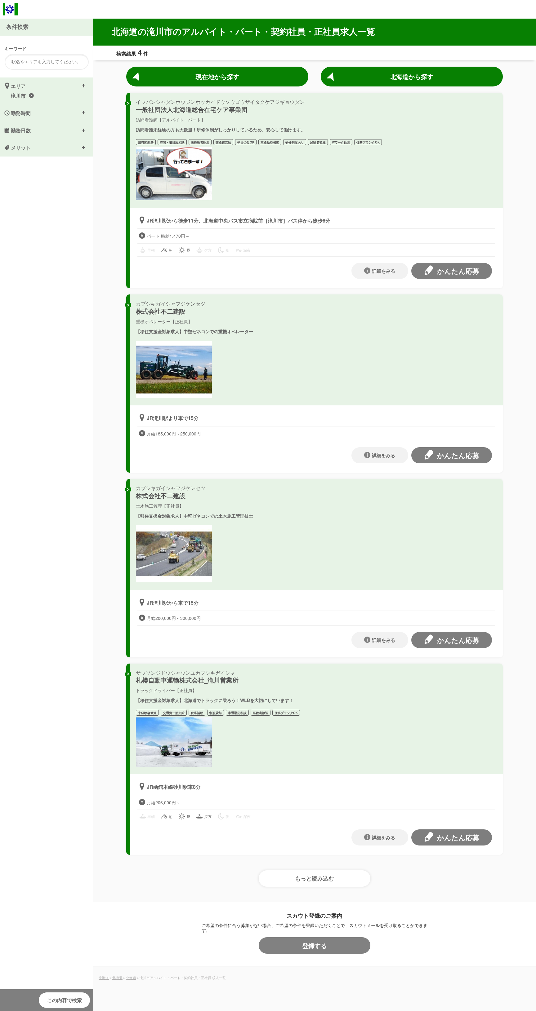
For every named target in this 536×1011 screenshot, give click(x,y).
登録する (314, 945)
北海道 (104, 977)
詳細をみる (383, 270)
